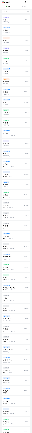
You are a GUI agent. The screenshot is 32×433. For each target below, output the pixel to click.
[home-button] (26, 2)
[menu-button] (30, 2)
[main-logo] (6, 2)
